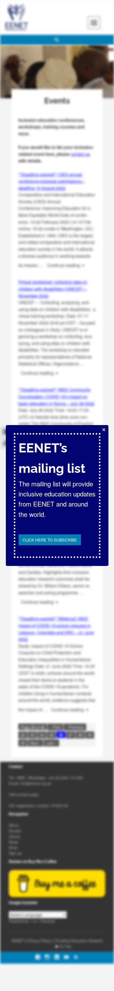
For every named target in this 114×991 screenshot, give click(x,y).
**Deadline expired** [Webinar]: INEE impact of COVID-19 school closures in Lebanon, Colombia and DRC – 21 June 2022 (56, 629)
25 (51, 735)
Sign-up (15, 853)
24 (42, 735)
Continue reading (67, 265)
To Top (65, 946)
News (13, 842)
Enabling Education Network (79, 940)
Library (14, 836)
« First (55, 727)
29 (89, 735)
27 (70, 735)
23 (32, 735)
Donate (15, 830)
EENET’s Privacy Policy (31, 940)
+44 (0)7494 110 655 (65, 777)
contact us (80, 154)
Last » (51, 743)
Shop (13, 847)
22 (23, 735)
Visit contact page (23, 794)
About (14, 825)
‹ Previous (75, 727)
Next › (35, 743)
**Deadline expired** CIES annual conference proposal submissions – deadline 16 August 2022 (51, 181)
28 (80, 735)
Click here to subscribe (50, 540)
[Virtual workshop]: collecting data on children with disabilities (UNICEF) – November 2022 (52, 288)
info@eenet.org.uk (35, 783)
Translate (47, 921)
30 (23, 743)
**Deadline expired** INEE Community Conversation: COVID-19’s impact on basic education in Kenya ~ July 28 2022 (56, 396)
